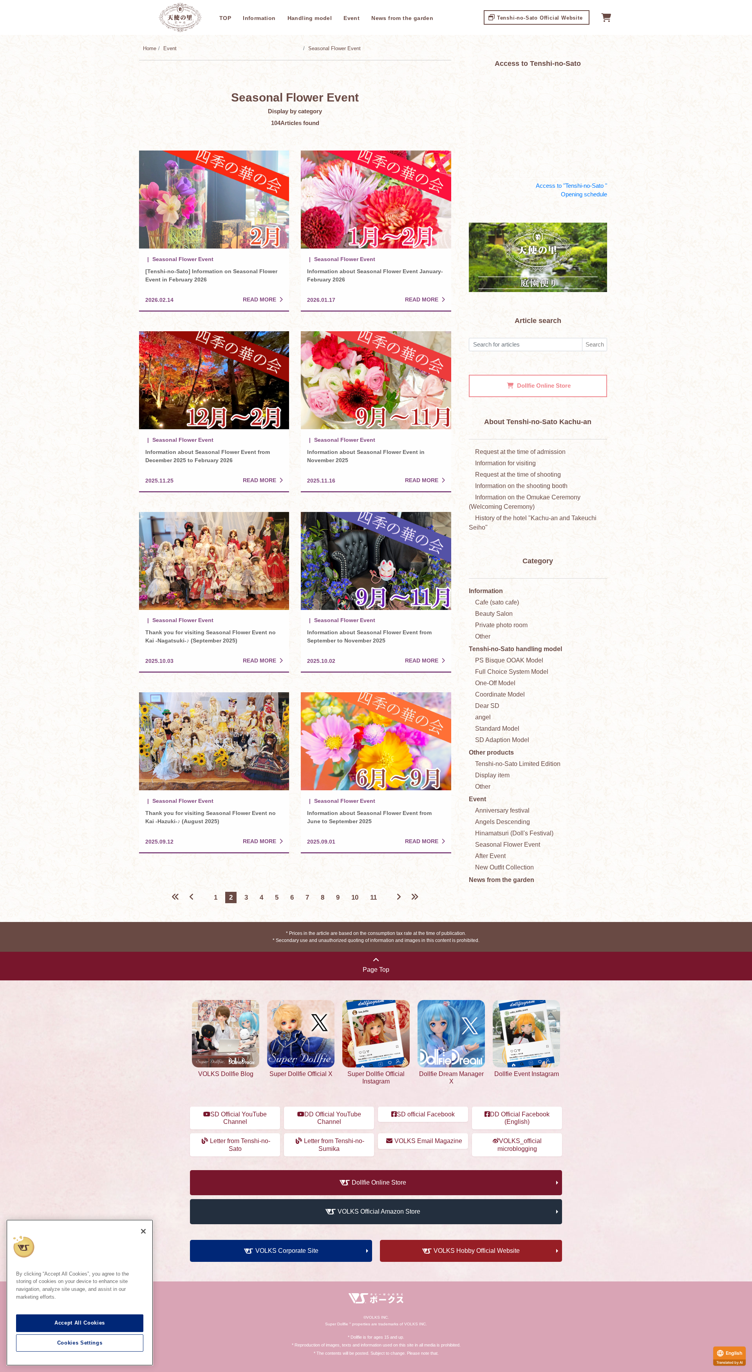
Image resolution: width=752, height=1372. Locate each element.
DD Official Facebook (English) (520, 1118)
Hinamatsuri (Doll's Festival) (514, 833)
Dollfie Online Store (379, 1182)
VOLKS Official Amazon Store (379, 1211)
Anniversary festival (502, 810)
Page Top (376, 969)
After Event (490, 856)
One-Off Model (495, 683)
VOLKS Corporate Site (286, 1250)
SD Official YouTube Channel (238, 1118)
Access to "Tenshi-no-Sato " (571, 185)
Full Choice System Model (511, 671)
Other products (491, 752)
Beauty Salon (494, 613)
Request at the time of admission (520, 451)
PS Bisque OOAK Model (509, 660)
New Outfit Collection (504, 867)
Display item (492, 775)
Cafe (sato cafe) (497, 602)
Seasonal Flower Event (334, 48)
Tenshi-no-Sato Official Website (540, 18)
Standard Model (497, 728)
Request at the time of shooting (518, 474)
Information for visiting (505, 463)
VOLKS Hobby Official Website (477, 1250)
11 (373, 897)
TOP (225, 18)
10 (354, 897)
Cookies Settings (80, 1343)
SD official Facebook (426, 1114)
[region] (79, 1293)
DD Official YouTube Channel (332, 1118)
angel (483, 717)
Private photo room (501, 625)
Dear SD (487, 705)
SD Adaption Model (502, 740)
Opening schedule (584, 194)
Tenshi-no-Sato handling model (515, 649)
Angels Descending (502, 821)
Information (259, 18)
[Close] (143, 1231)
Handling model (309, 18)
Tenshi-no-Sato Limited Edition (517, 763)
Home (149, 48)
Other (482, 636)
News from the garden (402, 18)
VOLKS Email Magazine (428, 1141)
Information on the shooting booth (521, 486)
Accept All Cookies (79, 1323)
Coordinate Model (500, 694)
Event (351, 18)
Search (595, 344)
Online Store (544, 385)
